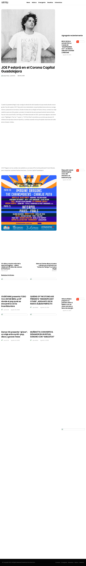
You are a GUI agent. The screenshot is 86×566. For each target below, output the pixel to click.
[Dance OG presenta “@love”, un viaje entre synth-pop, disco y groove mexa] (14, 321)
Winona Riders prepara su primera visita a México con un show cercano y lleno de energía (67, 303)
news (28, 2)
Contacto (57, 562)
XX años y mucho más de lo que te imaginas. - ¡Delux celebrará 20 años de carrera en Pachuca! (11, 267)
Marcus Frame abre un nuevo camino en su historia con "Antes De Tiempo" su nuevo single (46, 267)
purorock (12, 75)
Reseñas (50, 2)
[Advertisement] (29, 94)
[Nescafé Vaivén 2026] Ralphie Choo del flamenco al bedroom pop (67, 174)
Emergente (41, 2)
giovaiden (35, 307)
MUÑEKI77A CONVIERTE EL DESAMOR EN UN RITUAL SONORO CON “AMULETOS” (42, 334)
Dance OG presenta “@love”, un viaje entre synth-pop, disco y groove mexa (14, 334)
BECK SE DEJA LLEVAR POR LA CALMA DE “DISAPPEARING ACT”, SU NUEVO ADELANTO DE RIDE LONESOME (68, 47)
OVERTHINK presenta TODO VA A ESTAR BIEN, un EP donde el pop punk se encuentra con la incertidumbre (13, 301)
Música (34, 2)
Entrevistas (58, 2)
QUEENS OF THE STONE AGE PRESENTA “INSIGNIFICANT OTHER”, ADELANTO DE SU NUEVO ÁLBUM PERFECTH (42, 300)
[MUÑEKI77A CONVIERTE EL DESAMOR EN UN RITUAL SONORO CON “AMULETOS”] (43, 321)
